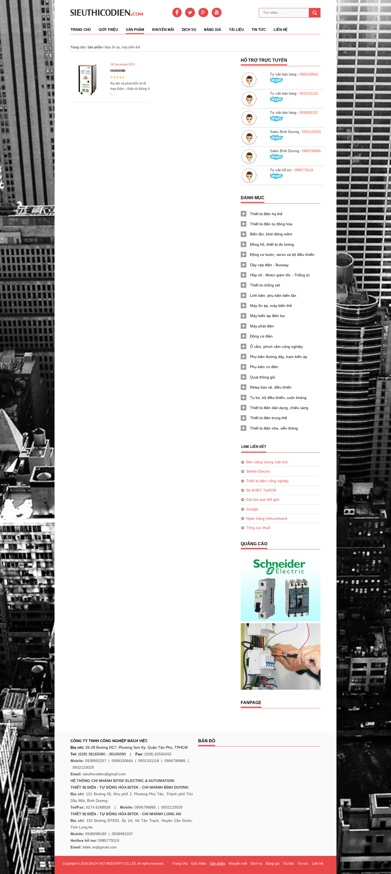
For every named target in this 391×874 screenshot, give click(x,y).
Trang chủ (80, 30)
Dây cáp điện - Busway (269, 265)
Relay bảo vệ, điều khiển (271, 387)
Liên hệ (281, 30)
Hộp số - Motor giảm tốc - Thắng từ (280, 275)
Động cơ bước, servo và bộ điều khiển (282, 254)
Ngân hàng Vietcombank (267, 518)
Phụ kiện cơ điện (264, 367)
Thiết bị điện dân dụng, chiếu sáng (279, 408)
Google (252, 509)
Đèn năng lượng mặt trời (267, 462)
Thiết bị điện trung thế (268, 418)
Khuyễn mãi (238, 863)
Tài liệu (236, 30)
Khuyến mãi (163, 30)
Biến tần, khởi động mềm (271, 234)
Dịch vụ (189, 30)
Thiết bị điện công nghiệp (267, 481)
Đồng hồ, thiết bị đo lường (272, 244)
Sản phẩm (135, 30)
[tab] (281, 214)
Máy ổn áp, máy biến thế (271, 305)
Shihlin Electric (258, 471)
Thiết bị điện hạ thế (266, 214)
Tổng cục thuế (258, 528)
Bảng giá (212, 30)
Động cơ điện (261, 336)
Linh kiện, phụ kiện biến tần (273, 295)
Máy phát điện (262, 326)
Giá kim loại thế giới (262, 499)
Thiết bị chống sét (265, 285)
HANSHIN (117, 71)
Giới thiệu (108, 30)
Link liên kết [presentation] (253, 447)
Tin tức (259, 30)
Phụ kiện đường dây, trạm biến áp (278, 357)
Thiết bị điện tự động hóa (271, 224)
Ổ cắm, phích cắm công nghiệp (276, 346)
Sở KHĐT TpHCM (261, 490)
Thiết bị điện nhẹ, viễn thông (274, 428)
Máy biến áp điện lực (267, 316)
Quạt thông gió (262, 377)
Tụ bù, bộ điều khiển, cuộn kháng (278, 398)
